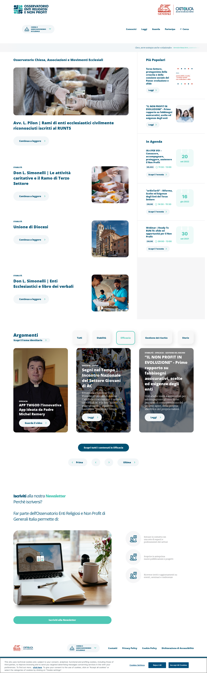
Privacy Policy (129, 648)
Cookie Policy (149, 648)
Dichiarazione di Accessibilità (178, 648)
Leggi (144, 29)
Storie (185, 337)
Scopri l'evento (156, 174)
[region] (103, 665)
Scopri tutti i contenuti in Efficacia (103, 447)
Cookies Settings (137, 665)
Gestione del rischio (156, 337)
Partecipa (170, 29)
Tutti (79, 337)
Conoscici (131, 29)
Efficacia (126, 337)
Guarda (156, 29)
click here (37, 667)
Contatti (112, 648)
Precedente (96, 462)
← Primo (77, 462)
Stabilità (17, 167)
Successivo (108, 462)
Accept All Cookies (178, 665)
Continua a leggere (30, 141)
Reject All (157, 665)
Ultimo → (128, 462)
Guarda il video (33, 423)
